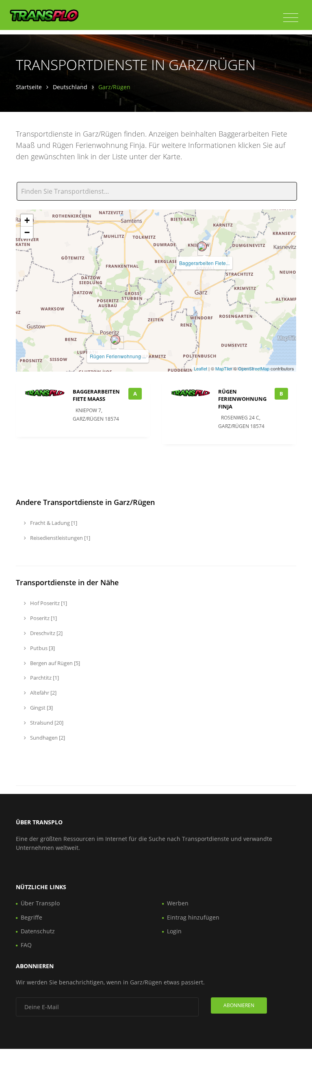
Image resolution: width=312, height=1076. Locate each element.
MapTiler (223, 368)
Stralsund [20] (46, 722)
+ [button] (27, 220)
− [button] (27, 232)
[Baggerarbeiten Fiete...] (202, 246)
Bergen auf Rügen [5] (54, 663)
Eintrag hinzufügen (193, 917)
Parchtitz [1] (44, 677)
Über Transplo (40, 903)
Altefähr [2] (42, 692)
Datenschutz (38, 931)
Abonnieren (238, 1005)
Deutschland (70, 87)
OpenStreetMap (253, 368)
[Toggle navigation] (290, 18)
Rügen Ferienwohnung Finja (242, 399)
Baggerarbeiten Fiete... (204, 262)
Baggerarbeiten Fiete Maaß (96, 395)
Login (174, 931)
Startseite (29, 87)
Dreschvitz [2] (46, 633)
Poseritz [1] (43, 618)
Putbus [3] (42, 648)
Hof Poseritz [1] (48, 603)
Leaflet (200, 368)
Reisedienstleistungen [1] (59, 537)
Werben (177, 903)
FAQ (26, 945)
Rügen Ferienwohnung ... (118, 356)
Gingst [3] (41, 707)
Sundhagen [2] (47, 737)
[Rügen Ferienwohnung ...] (115, 339)
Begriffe (31, 917)
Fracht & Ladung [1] (53, 522)
